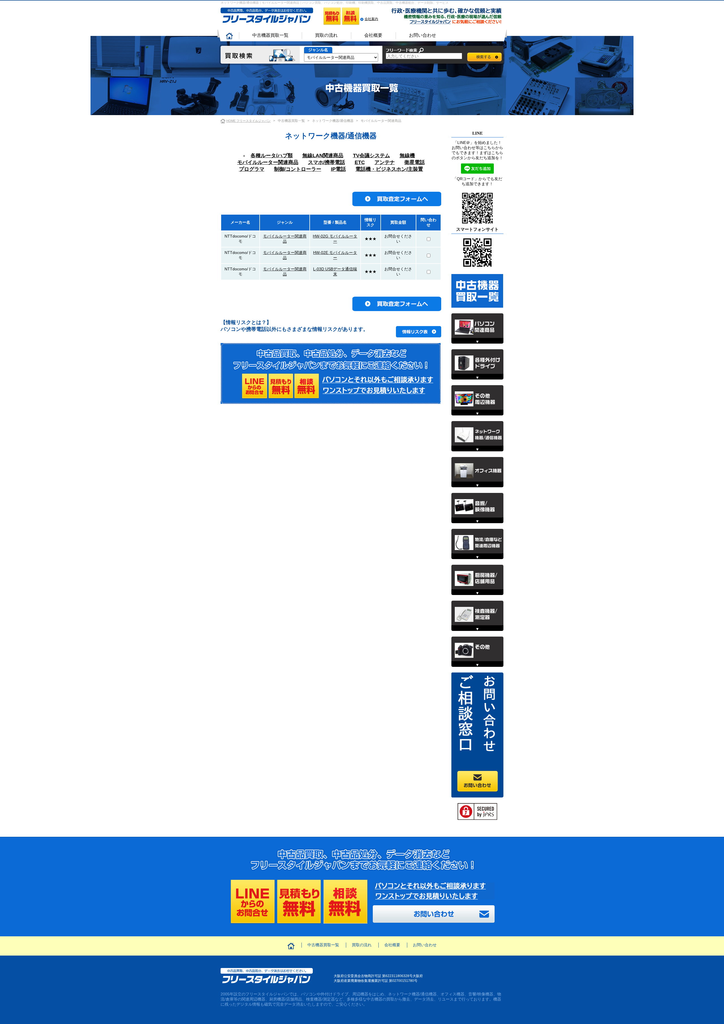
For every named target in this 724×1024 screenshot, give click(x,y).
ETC (360, 162)
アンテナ (384, 162)
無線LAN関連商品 (322, 155)
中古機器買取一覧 (270, 35)
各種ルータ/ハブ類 (272, 155)
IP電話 (338, 169)
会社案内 (371, 19)
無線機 (407, 155)
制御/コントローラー (297, 169)
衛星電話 (414, 162)
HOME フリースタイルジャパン (248, 120)
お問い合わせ (422, 35)
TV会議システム (371, 155)
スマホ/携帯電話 (326, 162)
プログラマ (251, 169)
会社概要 (373, 35)
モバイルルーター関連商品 (267, 162)
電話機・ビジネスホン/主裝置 (389, 169)
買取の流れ (326, 35)
